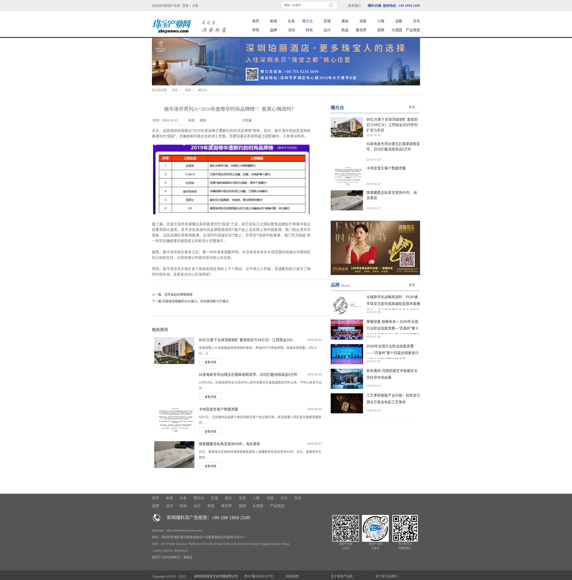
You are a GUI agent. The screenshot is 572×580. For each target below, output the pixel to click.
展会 (345, 21)
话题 (398, 21)
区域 (327, 21)
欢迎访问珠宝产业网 (166, 5)
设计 (327, 30)
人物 (380, 21)
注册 (195, 5)
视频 (380, 30)
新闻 (273, 21)
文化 (416, 21)
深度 (362, 21)
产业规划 (413, 30)
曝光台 (307, 21)
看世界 (361, 30)
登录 (185, 5)
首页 (255, 21)
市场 (255, 30)
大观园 (396, 30)
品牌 (273, 30)
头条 (291, 21)
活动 (291, 30)
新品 (345, 30)
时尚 (309, 30)
